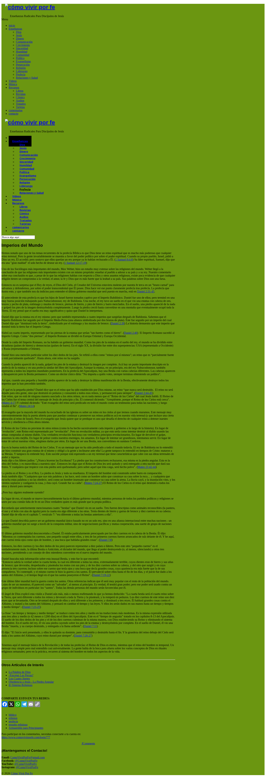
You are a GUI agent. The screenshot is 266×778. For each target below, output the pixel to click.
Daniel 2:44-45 (143, 393)
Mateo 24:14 (26, 406)
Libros (19, 90)
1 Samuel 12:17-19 (75, 262)
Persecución (23, 64)
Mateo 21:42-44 (147, 467)
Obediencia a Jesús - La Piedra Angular (31, 681)
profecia (13, 721)
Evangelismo (23, 61)
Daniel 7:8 (106, 539)
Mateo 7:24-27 (93, 482)
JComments (88, 743)
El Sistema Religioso (20, 685)
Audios (20, 100)
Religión (21, 67)
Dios (18, 32)
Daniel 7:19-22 (101, 575)
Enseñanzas (15, 28)
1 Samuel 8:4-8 (124, 259)
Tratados (21, 103)
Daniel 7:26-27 (83, 635)
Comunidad (22, 54)
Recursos (14, 87)
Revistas (21, 94)
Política (20, 58)
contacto (13, 113)
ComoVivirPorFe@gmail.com (27, 757)
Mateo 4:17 (8, 402)
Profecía (20, 74)
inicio (12, 25)
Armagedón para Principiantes (26, 727)
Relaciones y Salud (27, 77)
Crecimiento (23, 45)
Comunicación (24, 41)
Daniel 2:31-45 (145, 291)
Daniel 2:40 (130, 332)
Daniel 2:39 (117, 323)
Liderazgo (22, 71)
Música (13, 84)
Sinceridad (22, 48)
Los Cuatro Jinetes (19, 678)
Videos (13, 80)
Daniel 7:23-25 (31, 606)
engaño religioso (18, 724)
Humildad (21, 51)
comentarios (15, 110)
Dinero (20, 38)
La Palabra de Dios (20, 672)
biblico (12, 714)
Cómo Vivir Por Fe (22, 773)
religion (13, 718)
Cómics (20, 97)
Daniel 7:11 (90, 626)
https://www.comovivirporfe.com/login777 (25, 737)
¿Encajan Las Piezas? (21, 675)
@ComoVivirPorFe (26, 760)
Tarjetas (20, 107)
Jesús (19, 35)
